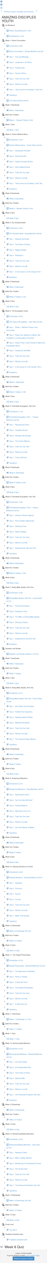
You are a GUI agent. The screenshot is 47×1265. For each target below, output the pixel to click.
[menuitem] (1, 5)
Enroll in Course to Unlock (23, 1258)
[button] (1, 2)
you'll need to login (32, 1255)
